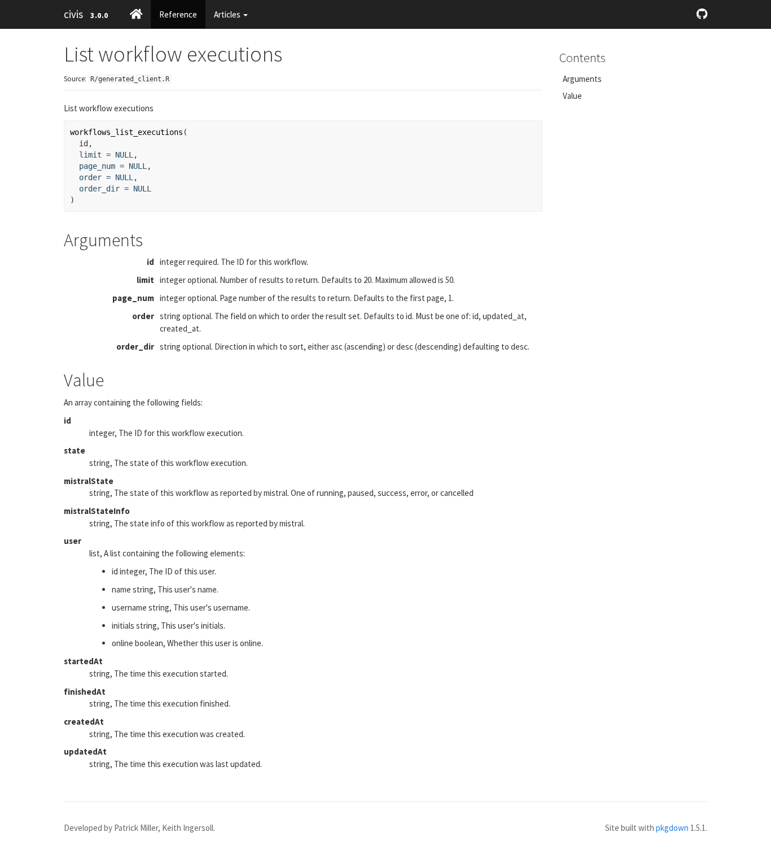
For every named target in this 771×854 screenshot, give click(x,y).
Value (572, 95)
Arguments (582, 78)
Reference (178, 14)
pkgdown (672, 827)
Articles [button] (228, 14)
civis (73, 14)
